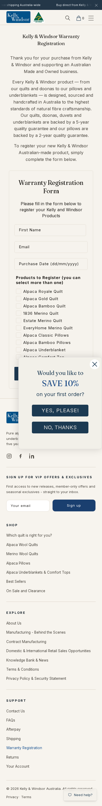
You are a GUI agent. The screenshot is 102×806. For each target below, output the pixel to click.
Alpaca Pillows (18, 563)
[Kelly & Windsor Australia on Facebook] (20, 456)
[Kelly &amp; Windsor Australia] (26, 18)
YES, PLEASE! (60, 410)
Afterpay (13, 729)
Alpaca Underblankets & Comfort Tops (38, 572)
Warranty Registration (24, 748)
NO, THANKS (60, 427)
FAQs (10, 720)
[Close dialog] (94, 364)
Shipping (13, 739)
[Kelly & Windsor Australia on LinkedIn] (32, 456)
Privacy (12, 797)
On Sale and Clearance (25, 591)
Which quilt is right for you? (29, 535)
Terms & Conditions (22, 669)
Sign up (74, 505)
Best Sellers (16, 581)
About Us (13, 623)
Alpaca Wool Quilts (22, 545)
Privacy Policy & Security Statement (36, 678)
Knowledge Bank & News (27, 660)
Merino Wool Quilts (22, 554)
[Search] (68, 18)
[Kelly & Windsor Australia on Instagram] (9, 456)
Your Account (17, 766)
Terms (26, 797)
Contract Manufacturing (26, 642)
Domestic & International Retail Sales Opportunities (48, 651)
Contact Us (15, 711)
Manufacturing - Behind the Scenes (36, 632)
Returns (12, 757)
